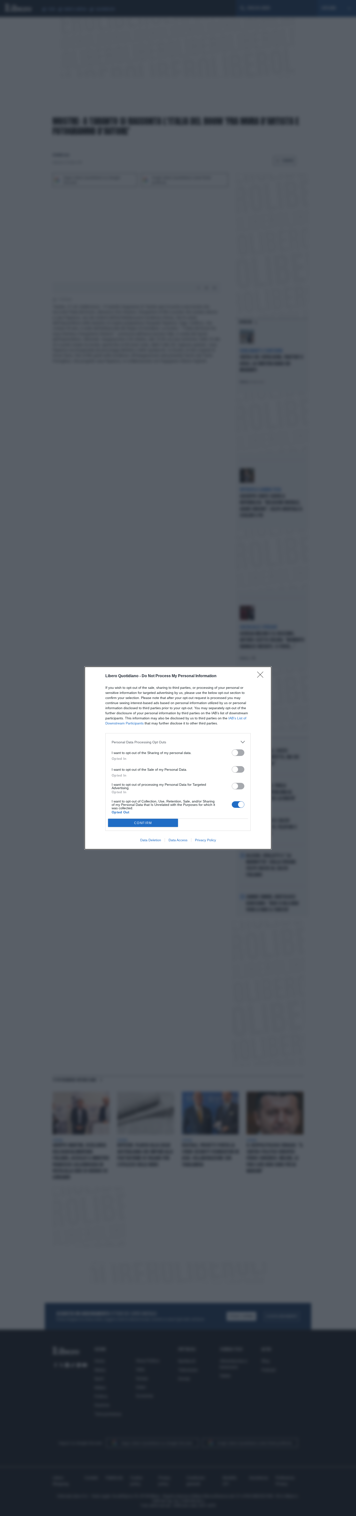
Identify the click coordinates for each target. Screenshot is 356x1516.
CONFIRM (143, 823)
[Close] (261, 676)
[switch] (238, 752)
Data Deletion (150, 840)
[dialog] (178, 758)
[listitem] (178, 742)
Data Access (178, 840)
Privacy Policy (205, 840)
